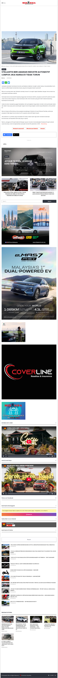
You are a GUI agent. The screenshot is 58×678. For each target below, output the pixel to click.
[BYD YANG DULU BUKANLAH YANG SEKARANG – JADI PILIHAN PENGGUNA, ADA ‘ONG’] (36, 619)
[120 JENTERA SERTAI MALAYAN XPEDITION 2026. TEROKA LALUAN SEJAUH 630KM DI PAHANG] (5, 584)
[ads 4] (13, 419)
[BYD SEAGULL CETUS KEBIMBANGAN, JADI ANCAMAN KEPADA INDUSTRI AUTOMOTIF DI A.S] (22, 619)
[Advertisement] (29, 20)
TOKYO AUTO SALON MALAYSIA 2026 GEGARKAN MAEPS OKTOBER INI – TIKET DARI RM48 (32, 557)
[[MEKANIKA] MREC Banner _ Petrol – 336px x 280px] (25, 244)
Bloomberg (44, 124)
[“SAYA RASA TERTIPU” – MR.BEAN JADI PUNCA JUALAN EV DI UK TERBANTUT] (50, 619)
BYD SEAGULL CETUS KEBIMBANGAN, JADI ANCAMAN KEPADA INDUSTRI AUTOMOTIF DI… (21, 626)
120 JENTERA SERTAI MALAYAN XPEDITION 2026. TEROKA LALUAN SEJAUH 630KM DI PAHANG (33, 582)
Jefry (4, 78)
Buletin (7, 66)
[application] (29, 442)
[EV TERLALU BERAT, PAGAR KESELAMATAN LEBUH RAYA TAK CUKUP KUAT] (8, 636)
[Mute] (52, 456)
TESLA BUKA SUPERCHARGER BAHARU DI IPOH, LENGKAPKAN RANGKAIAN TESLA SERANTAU (32, 545)
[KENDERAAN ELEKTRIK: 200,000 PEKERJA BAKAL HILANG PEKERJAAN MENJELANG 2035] (8, 619)
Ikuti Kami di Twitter (7, 530)
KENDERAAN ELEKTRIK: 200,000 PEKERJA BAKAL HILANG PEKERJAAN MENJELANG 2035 (7, 626)
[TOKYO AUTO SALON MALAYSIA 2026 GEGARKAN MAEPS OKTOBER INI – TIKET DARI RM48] (5, 559)
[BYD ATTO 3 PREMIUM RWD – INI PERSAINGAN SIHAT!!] (5, 603)
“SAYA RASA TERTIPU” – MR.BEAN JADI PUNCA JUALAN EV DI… (50, 625)
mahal (43, 128)
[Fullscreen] (54, 456)
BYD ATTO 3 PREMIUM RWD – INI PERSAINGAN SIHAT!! (23, 601)
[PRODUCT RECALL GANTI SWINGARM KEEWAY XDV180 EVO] (5, 565)
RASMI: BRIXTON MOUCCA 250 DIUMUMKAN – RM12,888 (24, 570)
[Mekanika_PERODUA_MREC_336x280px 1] (13, 341)
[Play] (3, 456)
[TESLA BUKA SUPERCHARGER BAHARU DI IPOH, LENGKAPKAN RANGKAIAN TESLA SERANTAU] (5, 546)
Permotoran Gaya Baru (26, 675)
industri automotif (19, 128)
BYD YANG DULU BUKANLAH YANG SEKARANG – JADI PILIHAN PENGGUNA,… (35, 626)
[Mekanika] (29, 3)
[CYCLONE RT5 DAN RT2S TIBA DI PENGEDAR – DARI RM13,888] (5, 578)
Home (3, 66)
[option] (29, 162)
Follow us (29, 514)
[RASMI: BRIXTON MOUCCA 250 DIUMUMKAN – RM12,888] (5, 572)
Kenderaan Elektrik (32, 128)
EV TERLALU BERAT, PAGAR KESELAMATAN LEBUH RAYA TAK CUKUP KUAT (7, 643)
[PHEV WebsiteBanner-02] (29, 319)
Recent (29, 539)
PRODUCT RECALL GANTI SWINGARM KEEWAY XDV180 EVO (24, 563)
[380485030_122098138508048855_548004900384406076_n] (29, 399)
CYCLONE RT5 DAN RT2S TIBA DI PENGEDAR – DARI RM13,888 (25, 576)
